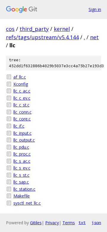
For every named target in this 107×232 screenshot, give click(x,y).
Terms (68, 222)
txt (82, 222)
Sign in (95, 9)
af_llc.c (19, 77)
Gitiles (36, 222)
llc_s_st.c (21, 175)
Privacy (52, 222)
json (96, 222)
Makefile (21, 196)
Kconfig (20, 84)
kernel (62, 28)
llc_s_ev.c (21, 168)
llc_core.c (22, 119)
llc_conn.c (22, 112)
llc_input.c (22, 133)
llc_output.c (24, 140)
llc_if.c (18, 126)
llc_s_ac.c (21, 161)
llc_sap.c (21, 182)
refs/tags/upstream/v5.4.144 (42, 37)
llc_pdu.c (21, 147)
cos (10, 28)
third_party (34, 28)
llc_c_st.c (21, 105)
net (94, 37)
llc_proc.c (22, 154)
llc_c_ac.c (21, 91)
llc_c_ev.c (21, 98)
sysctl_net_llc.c (27, 203)
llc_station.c (24, 189)
